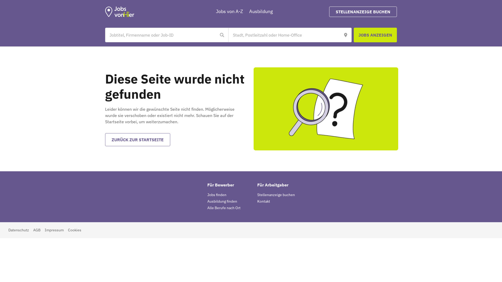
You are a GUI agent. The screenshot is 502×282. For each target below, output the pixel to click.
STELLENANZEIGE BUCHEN (363, 11)
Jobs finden (216, 194)
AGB (37, 230)
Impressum (54, 230)
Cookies (74, 230)
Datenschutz (18, 230)
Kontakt (263, 201)
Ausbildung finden (222, 201)
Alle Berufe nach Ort (224, 207)
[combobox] (162, 35)
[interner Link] (119, 12)
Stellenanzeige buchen (276, 194)
